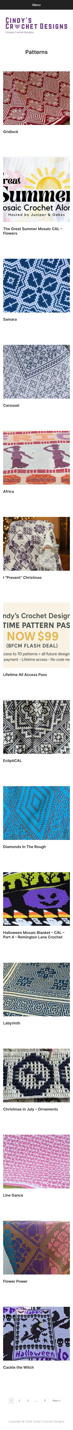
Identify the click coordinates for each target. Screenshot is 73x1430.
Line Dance (13, 1195)
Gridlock (10, 132)
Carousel (11, 405)
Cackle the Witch (18, 1367)
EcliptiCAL (12, 761)
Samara (10, 319)
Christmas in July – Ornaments (30, 1109)
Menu (36, 5)
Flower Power (15, 1281)
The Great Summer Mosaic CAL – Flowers (32, 231)
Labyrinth (11, 1023)
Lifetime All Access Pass (25, 674)
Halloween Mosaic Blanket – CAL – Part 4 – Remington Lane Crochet (33, 934)
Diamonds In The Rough (24, 847)
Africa (8, 491)
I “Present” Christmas (22, 577)
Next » (57, 1400)
